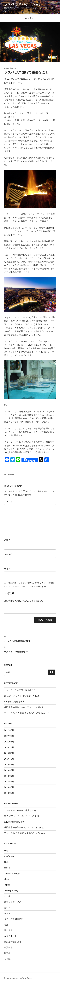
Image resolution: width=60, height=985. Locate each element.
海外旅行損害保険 (12, 942)
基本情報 (11, 474)
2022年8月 (9, 736)
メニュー (31, 18)
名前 (7, 540)
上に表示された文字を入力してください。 (24, 600)
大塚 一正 (13, 68)
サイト (7, 568)
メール (8, 554)
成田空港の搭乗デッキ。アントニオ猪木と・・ (26, 707)
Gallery (7, 862)
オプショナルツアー (13, 902)
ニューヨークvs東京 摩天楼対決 (20, 690)
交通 (6, 925)
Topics (7, 885)
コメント (9, 501)
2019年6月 (9, 759)
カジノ (7, 907)
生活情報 (8, 947)
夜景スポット (10, 936)
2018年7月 (9, 781)
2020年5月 (9, 747)
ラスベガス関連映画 (13, 919)
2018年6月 (9, 787)
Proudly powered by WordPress (18, 978)
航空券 (7, 953)
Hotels (7, 868)
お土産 (7, 896)
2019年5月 (9, 764)
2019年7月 (9, 753)
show (6, 879)
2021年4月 (9, 741)
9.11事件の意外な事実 (14, 701)
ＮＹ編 (7, 959)
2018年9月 (9, 776)
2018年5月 (9, 793)
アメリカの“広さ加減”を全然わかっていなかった (27, 713)
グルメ (7, 913)
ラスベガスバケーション (23, 4)
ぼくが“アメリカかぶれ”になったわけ (21, 696)
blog (6, 850)
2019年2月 (9, 770)
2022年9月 (9, 730)
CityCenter (9, 856)
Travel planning (11, 890)
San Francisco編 (12, 873)
